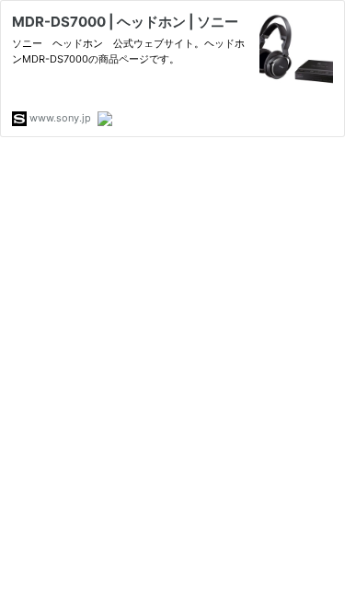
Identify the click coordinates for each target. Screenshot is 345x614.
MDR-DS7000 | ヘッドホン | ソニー (125, 21)
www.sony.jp (59, 117)
